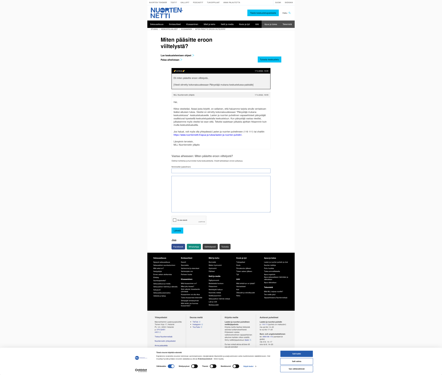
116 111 (265, 324)
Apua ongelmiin (269, 274)
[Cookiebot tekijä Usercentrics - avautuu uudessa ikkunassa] (141, 370)
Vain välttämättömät (297, 369)
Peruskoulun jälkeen (243, 268)
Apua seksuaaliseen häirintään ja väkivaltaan (276, 278)
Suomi (278, 2)
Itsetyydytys (157, 271)
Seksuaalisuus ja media (161, 283)
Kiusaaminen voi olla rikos (190, 294)
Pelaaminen (213, 286)
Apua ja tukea (270, 258)
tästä (247, 340)
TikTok (195, 322)
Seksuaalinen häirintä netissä (219, 299)
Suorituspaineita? (159, 280)
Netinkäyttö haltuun (216, 289)
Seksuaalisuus (159, 258)
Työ (237, 274)
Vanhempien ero (187, 271)
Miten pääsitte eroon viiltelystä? (210, 29)
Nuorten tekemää (158, 2)
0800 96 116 (268, 336)
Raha (238, 295)
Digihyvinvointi (214, 280)
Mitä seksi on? (158, 268)
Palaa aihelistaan (170, 59)
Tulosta (225, 246)
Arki (238, 279)
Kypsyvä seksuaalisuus (161, 262)
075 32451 (161, 329)
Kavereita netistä (215, 292)
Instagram (197, 324)
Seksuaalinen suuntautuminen (164, 265)
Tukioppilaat (213, 2)
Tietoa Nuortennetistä (163, 336)
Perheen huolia (186, 274)
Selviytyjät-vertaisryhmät (190, 300)
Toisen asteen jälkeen (244, 271)
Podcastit (198, 2)
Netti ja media (214, 276)
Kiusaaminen (186, 29)
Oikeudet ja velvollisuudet (245, 292)
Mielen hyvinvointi (215, 265)
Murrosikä (212, 262)
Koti (237, 289)
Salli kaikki (296, 354)
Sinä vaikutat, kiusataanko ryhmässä (190, 290)
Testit (174, 2)
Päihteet (212, 271)
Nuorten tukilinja (270, 265)
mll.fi (156, 332)
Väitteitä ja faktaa (159, 296)
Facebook (178, 246)
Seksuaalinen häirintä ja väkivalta (165, 286)
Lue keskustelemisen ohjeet (176, 55)
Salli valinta (296, 361)
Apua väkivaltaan (270, 282)
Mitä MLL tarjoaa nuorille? (273, 291)
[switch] (194, 366)
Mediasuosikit (214, 305)
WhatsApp (194, 246)
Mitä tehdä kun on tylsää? (245, 283)
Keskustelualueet (169, 29)
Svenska (289, 2)
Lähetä (177, 230)
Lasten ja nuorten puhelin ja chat (276, 262)
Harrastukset (241, 286)
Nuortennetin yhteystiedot (165, 341)
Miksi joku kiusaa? (187, 286)
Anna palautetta (231, 2)
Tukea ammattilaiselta (272, 271)
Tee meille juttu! (270, 294)
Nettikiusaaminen (215, 295)
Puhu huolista (269, 268)
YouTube (196, 327)
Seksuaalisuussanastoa (161, 293)
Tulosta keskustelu (269, 59)
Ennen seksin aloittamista (162, 274)
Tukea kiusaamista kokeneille (191, 297)
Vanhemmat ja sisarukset (190, 268)
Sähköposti (210, 246)
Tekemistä (268, 287)
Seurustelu (185, 265)
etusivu (154, 29)
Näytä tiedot (248, 366)
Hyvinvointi (213, 268)
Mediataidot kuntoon (216, 283)
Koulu (238, 265)
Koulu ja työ (241, 258)
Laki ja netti (213, 302)
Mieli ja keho (214, 258)
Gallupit (185, 2)
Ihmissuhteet (186, 258)
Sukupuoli (156, 290)
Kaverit (183, 262)
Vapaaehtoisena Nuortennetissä (275, 297)
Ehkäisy (156, 277)
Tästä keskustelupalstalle (263, 12)
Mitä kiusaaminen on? (189, 283)
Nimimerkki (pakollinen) (181, 167)
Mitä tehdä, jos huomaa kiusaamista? (189, 304)
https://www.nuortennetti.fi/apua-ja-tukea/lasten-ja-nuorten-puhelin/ (208, 134)
